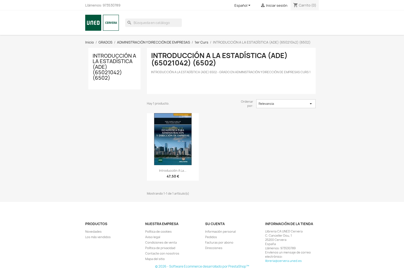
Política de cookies (158, 232)
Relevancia (286, 103)
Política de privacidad (160, 248)
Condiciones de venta (161, 242)
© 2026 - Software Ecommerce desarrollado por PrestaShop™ (202, 266)
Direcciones (213, 248)
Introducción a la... (172, 170)
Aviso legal (152, 237)
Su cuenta (215, 224)
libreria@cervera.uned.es (283, 261)
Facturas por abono (219, 242)
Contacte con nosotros (162, 253)
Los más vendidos (98, 237)
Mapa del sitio (155, 259)
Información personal (220, 232)
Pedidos (211, 237)
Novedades (93, 232)
